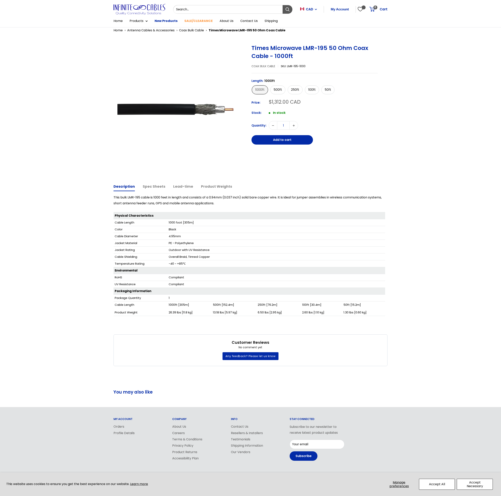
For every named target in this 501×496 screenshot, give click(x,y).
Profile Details (124, 433)
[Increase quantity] (294, 125)
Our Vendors (240, 452)
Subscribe (304, 456)
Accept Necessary (475, 484)
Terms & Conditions (187, 439)
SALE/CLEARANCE (198, 21)
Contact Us (249, 21)
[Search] (287, 9)
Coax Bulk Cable (191, 30)
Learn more (139, 484)
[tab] (124, 186)
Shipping (271, 21)
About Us (226, 21)
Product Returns (184, 452)
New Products (166, 21)
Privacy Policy (182, 445)
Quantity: (258, 125)
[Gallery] (180, 109)
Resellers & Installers (247, 433)
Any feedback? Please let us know (250, 356)
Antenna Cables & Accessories (151, 30)
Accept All (437, 484)
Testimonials (240, 439)
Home (118, 21)
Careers (178, 433)
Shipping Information (247, 445)
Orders (119, 426)
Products (136, 21)
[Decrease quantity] (273, 125)
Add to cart (282, 140)
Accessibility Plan (185, 458)
